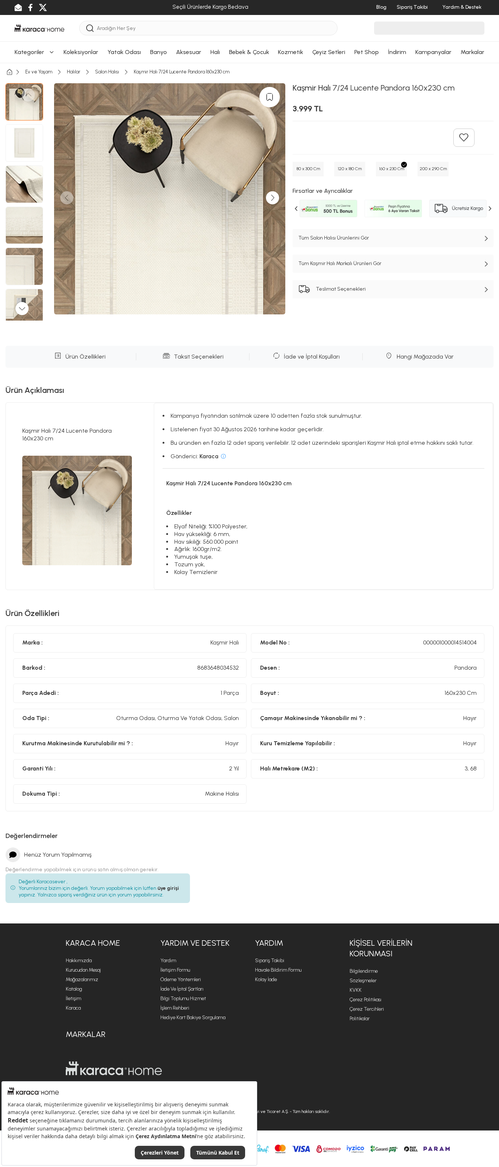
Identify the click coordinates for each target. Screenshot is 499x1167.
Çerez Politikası (365, 999)
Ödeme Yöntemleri (180, 979)
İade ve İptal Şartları (181, 989)
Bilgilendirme (364, 971)
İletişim (73, 998)
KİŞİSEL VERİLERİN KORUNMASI (381, 948)
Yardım (168, 960)
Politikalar (360, 1018)
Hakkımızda (79, 960)
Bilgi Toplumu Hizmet (183, 998)
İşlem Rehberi (174, 1008)
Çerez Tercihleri (367, 1009)
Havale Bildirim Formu (278, 970)
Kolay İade (266, 979)
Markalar (86, 1034)
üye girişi (168, 888)
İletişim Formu (175, 970)
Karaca (73, 1008)
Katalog (74, 989)
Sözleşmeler (363, 980)
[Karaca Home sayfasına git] (114, 1068)
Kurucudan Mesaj (83, 970)
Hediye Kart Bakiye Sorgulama (192, 1017)
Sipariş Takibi (269, 960)
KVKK (356, 990)
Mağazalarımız (82, 979)
